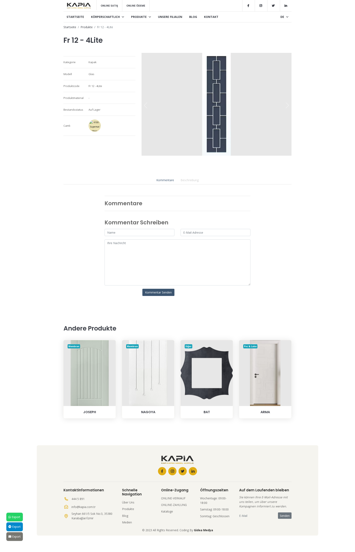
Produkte (139, 17)
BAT (207, 412)
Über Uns (128, 502)
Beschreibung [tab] (190, 180)
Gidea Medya (203, 530)
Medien (127, 522)
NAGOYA (148, 412)
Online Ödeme (135, 5)
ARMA (265, 412)
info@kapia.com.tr (83, 507)
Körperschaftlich (106, 17)
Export (15, 517)
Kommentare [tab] (165, 180)
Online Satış (109, 5)
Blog (193, 17)
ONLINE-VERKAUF (173, 498)
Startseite (75, 17)
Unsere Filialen (170, 17)
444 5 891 (78, 499)
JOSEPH (89, 412)
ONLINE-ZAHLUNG (174, 505)
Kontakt (211, 17)
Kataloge (167, 511)
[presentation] (146, 105)
